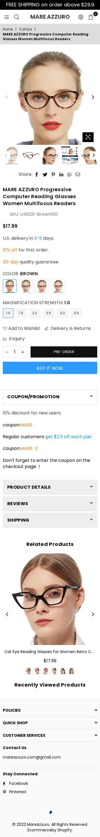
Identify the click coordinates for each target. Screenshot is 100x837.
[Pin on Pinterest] (53, 174)
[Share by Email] (78, 174)
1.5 (21, 313)
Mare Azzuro (52, 17)
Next (93, 97)
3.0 (62, 313)
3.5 (76, 313)
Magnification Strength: (36, 303)
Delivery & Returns (70, 328)
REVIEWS (17, 503)
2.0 (34, 313)
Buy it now (50, 368)
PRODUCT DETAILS (29, 487)
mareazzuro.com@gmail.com (32, 757)
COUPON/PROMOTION (33, 397)
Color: (20, 274)
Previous (7, 97)
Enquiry (16, 339)
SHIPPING (18, 520)
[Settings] (81, 17)
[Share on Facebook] (37, 174)
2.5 (48, 313)
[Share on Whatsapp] (70, 174)
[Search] (17, 17)
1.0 (8, 313)
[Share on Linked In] (61, 174)
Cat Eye (25, 29)
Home (8, 29)
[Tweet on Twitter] (45, 174)
